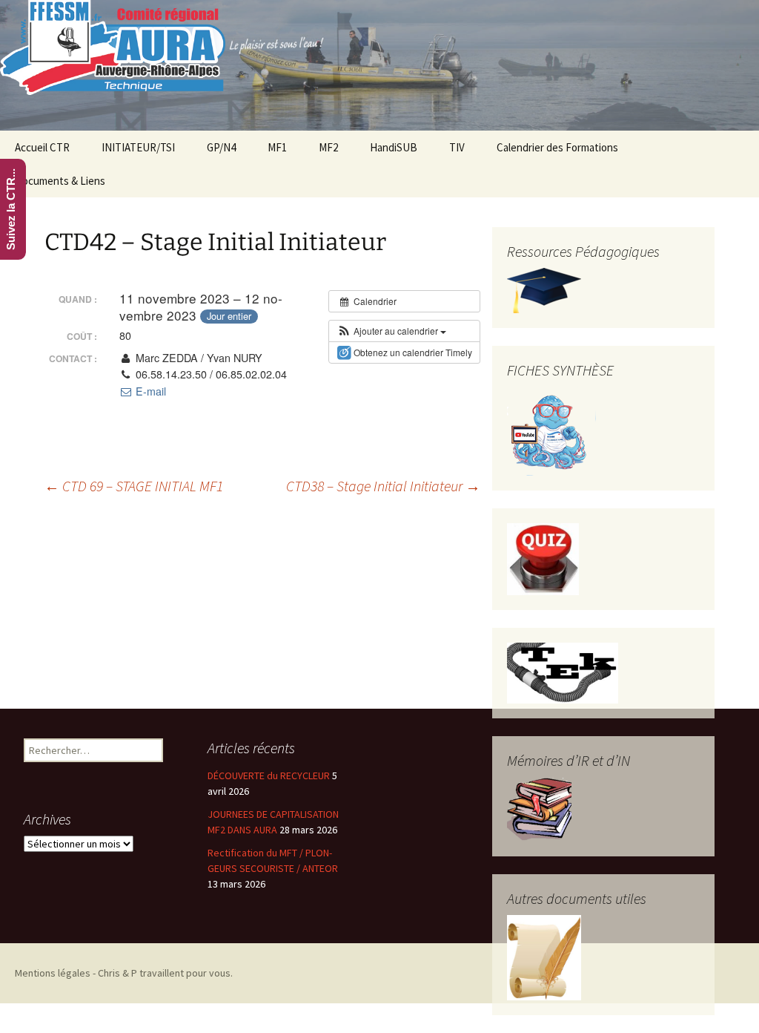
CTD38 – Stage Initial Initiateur (383, 485)
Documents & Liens (60, 181)
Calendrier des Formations (557, 147)
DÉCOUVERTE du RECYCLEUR (269, 775)
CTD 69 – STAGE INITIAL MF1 (133, 485)
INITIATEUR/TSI (138, 147)
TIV (457, 147)
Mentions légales (52, 973)
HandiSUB (393, 147)
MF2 (328, 147)
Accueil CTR (42, 147)
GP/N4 (221, 147)
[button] (391, 331)
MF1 (277, 147)
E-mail (149, 391)
